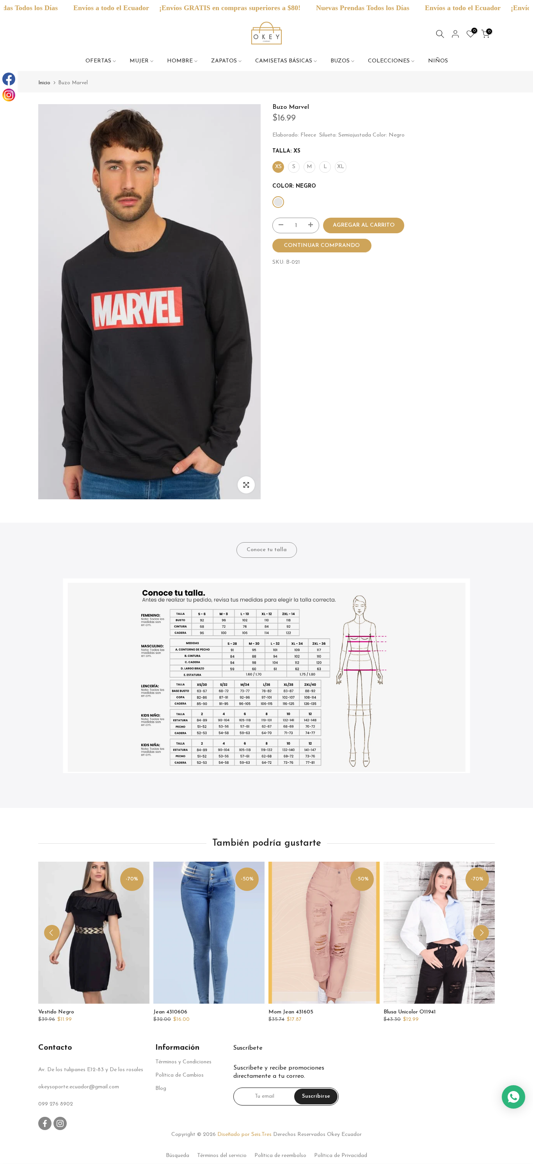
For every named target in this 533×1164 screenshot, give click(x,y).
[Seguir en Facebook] (45, 1123)
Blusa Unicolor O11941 (410, 1012)
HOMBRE (180, 61)
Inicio (44, 82)
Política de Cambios (179, 1075)
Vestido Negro (56, 1012)
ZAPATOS (224, 61)
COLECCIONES (389, 61)
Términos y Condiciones (183, 1062)
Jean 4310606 (170, 1012)
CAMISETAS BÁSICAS (283, 61)
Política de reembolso (280, 1156)
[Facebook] (8, 79)
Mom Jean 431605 (290, 1012)
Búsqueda (177, 1156)
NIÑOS (438, 61)
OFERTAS (98, 61)
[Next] (481, 932)
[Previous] (52, 932)
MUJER (139, 61)
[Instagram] (8, 95)
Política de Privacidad (340, 1156)
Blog (160, 1088)
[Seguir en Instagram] (60, 1123)
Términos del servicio (222, 1156)
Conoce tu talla (267, 550)
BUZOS (340, 61)
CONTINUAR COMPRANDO (322, 245)
